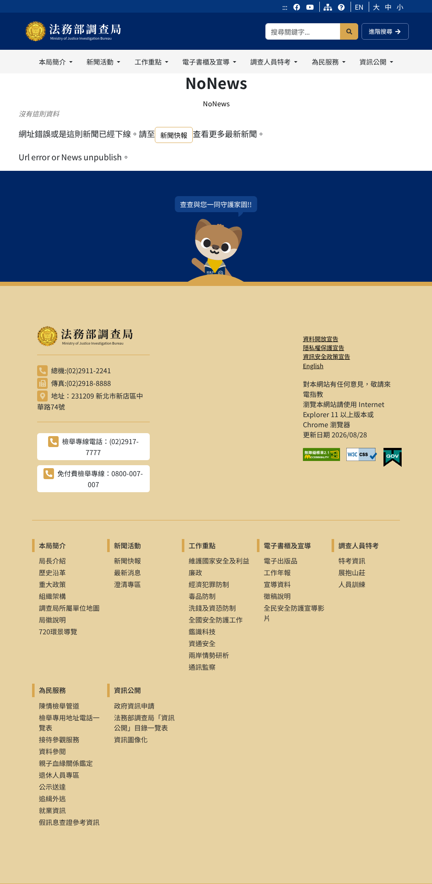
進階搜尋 (380, 31)
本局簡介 (52, 545)
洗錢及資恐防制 (212, 608)
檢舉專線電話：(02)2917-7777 (100, 446)
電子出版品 (280, 560)
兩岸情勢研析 (209, 655)
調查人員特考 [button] (271, 62)
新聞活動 (127, 545)
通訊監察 (202, 667)
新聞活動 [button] (100, 62)
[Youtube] (310, 7)
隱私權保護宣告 (323, 347)
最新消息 (127, 572)
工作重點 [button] (149, 62)
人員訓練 (351, 584)
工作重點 (202, 545)
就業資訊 (52, 810)
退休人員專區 (59, 775)
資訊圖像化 (131, 739)
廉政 (195, 572)
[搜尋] (349, 31)
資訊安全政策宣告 (326, 356)
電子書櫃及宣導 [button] (206, 62)
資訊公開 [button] (373, 62)
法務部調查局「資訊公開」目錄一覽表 (144, 722)
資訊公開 (127, 690)
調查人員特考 (358, 545)
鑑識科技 (202, 631)
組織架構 (52, 596)
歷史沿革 (52, 572)
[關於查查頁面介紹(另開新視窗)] (216, 239)
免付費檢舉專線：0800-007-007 (100, 478)
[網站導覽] (328, 7)
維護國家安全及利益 (219, 560)
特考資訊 (351, 560)
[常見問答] (341, 7)
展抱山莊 (351, 572)
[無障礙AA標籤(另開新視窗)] (324, 457)
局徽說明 (52, 619)
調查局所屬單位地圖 (69, 608)
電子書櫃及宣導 (287, 545)
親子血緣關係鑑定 (66, 763)
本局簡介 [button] (53, 62)
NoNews (216, 103)
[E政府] (395, 457)
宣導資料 (277, 584)
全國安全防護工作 (216, 619)
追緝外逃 (52, 798)
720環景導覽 (58, 631)
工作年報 (277, 572)
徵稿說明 (277, 596)
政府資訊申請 (134, 706)
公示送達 (52, 787)
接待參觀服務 (59, 739)
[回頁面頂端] (410, 862)
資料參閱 (52, 751)
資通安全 (202, 643)
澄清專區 (127, 584)
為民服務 (52, 690)
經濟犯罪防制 (209, 584)
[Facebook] (297, 7)
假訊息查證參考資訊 (69, 822)
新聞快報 (173, 135)
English (313, 365)
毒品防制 (202, 596)
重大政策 (52, 584)
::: (284, 7)
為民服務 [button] (326, 62)
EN (359, 7)
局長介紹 (52, 560)
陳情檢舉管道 (59, 706)
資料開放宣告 (320, 338)
